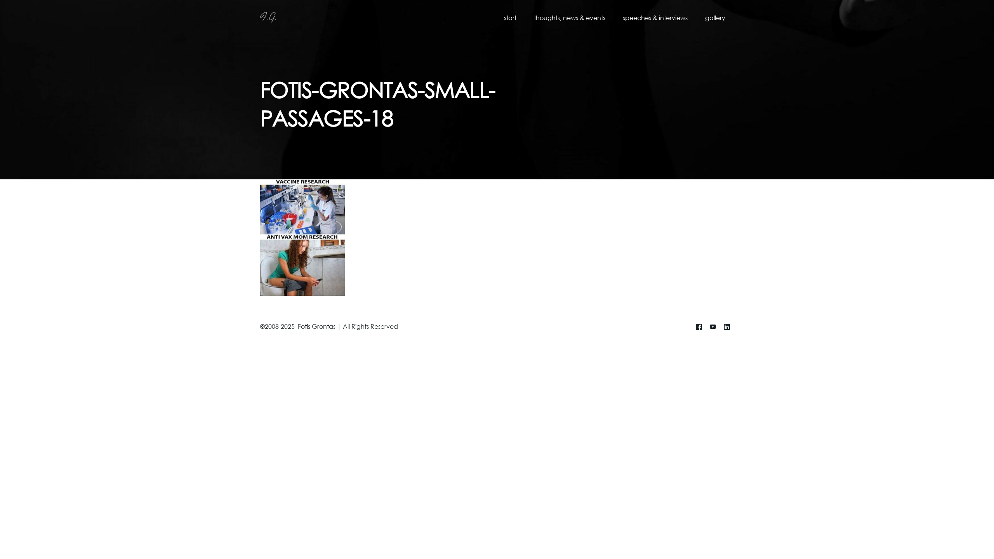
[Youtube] (713, 327)
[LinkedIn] (727, 327)
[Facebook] (699, 327)
